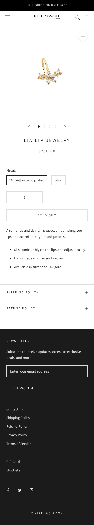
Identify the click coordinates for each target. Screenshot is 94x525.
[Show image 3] (50, 126)
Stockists (13, 470)
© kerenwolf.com (47, 513)
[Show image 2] (44, 126)
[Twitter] (20, 490)
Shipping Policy (22, 292)
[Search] (77, 17)
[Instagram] (31, 490)
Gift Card (13, 461)
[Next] (65, 126)
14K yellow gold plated (26, 180)
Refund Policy (21, 308)
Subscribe (24, 388)
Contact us (14, 409)
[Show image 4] (55, 126)
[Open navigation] (7, 17)
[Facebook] (8, 490)
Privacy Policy (16, 435)
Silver (58, 180)
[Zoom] (82, 36)
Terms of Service (18, 443)
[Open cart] (87, 17)
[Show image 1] (39, 126)
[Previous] (29, 126)
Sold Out (47, 215)
